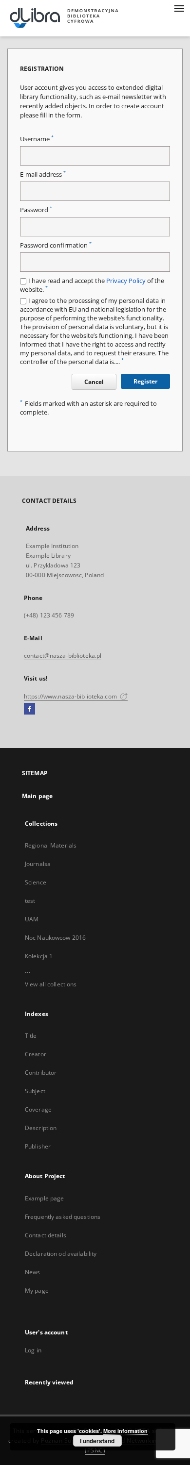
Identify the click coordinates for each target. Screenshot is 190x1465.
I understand (97, 1440)
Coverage (38, 1109)
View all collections (50, 984)
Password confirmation (56, 245)
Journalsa (38, 864)
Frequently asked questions (62, 1217)
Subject (35, 1091)
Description (41, 1128)
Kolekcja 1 (39, 956)
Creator (35, 1054)
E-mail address (43, 174)
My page (37, 1290)
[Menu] (179, 8)
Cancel (94, 382)
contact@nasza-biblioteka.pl (62, 655)
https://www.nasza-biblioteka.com (71, 696)
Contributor (41, 1072)
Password (36, 210)
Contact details (45, 1235)
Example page (44, 1198)
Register (145, 381)
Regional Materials (50, 845)
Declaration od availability (60, 1253)
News (32, 1272)
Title (31, 1036)
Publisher (38, 1146)
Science (35, 882)
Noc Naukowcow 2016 (55, 937)
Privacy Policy (126, 281)
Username (37, 139)
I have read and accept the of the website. (92, 285)
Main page (37, 796)
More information (125, 1430)
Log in (33, 1350)
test (30, 901)
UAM (31, 919)
